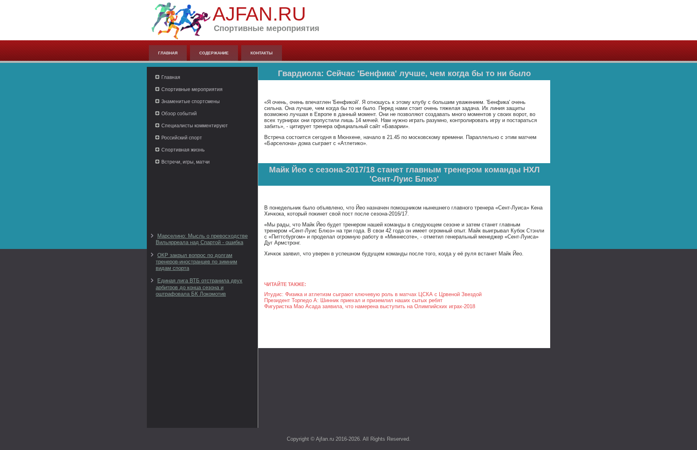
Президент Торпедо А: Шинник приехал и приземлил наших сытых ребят (353, 300)
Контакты (261, 53)
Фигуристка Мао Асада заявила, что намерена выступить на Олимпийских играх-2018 (369, 306)
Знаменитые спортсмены (190, 101)
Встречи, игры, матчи (185, 162)
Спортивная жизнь (183, 150)
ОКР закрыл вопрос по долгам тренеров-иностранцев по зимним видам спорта (196, 262)
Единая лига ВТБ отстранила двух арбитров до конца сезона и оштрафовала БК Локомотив (199, 287)
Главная (167, 53)
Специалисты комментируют (194, 126)
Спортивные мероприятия (192, 89)
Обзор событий (179, 113)
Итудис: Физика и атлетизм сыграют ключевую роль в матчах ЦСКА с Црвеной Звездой (373, 294)
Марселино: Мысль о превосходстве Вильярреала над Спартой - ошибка (202, 239)
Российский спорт (181, 138)
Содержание (214, 53)
